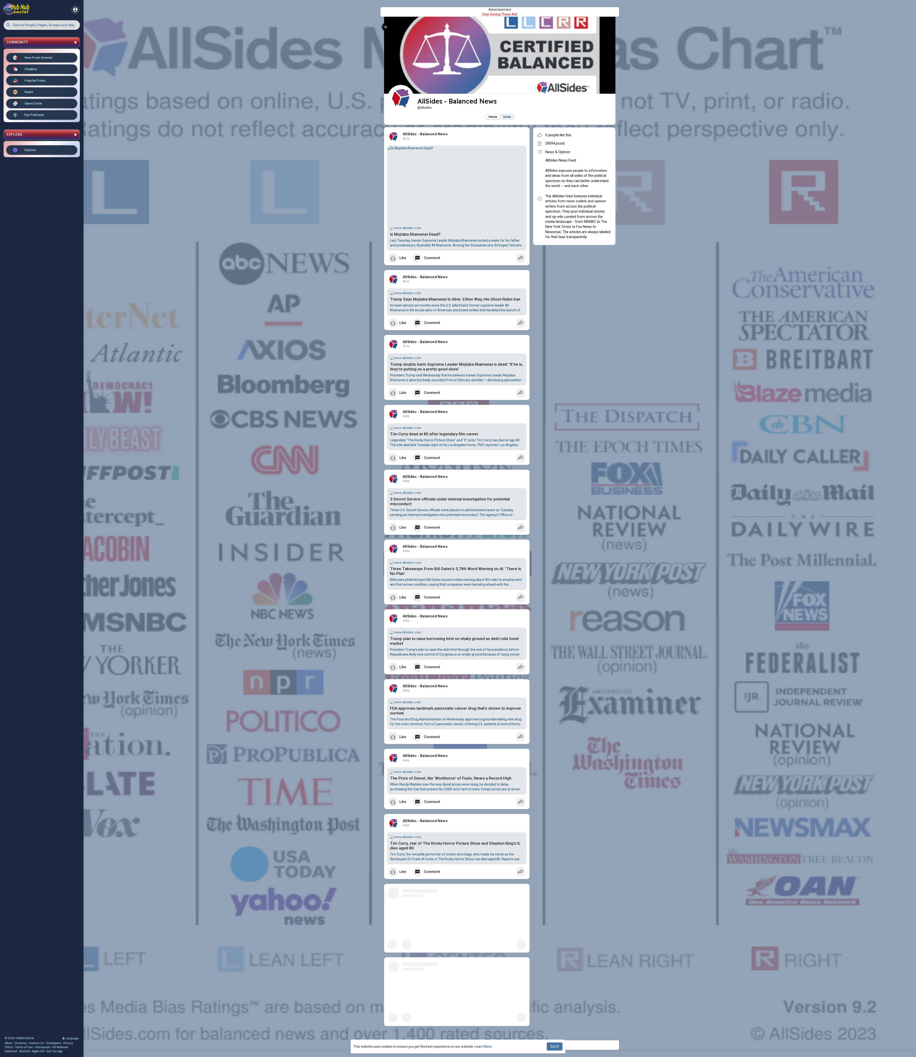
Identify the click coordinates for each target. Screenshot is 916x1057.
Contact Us (36, 1043)
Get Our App (54, 1051)
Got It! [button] (554, 1046)
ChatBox (30, 69)
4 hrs (406, 416)
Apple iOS (38, 1051)
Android (24, 1051)
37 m (406, 138)
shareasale (42, 1047)
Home (493, 117)
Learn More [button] (483, 1046)
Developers (53, 1043)
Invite (507, 117)
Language (72, 1038)
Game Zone (33, 103)
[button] (42, 25)
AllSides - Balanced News (425, 134)
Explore (30, 150)
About (8, 1043)
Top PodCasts (34, 115)
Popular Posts (34, 80)
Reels (28, 92)
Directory (21, 1043)
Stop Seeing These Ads (499, 14)
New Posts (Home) (38, 57)
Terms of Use (24, 1047)
